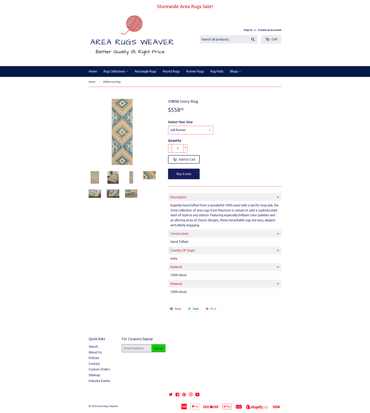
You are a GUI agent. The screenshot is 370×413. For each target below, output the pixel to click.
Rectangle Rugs (145, 71)
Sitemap (94, 375)
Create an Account (269, 29)
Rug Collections (114, 71)
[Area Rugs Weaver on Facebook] (177, 395)
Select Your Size (180, 122)
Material (176, 266)
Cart (274, 39)
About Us (95, 352)
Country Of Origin (182, 250)
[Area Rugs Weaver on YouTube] (197, 395)
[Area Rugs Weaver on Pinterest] (184, 395)
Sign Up (158, 348)
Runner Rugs (195, 71)
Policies (94, 358)
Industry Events (99, 381)
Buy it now (184, 174)
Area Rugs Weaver (107, 406)
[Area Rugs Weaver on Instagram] (191, 395)
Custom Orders (99, 369)
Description (178, 197)
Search (93, 346)
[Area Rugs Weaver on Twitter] (171, 395)
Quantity (174, 140)
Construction (179, 233)
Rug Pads (217, 71)
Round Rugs (171, 71)
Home (93, 71)
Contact (94, 363)
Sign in (248, 29)
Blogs (234, 71)
